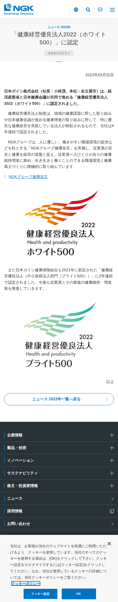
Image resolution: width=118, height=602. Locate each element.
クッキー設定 (40, 593)
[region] (59, 568)
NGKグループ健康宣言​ (28, 176)
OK (78, 593)
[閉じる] (109, 544)
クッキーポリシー (26, 583)
